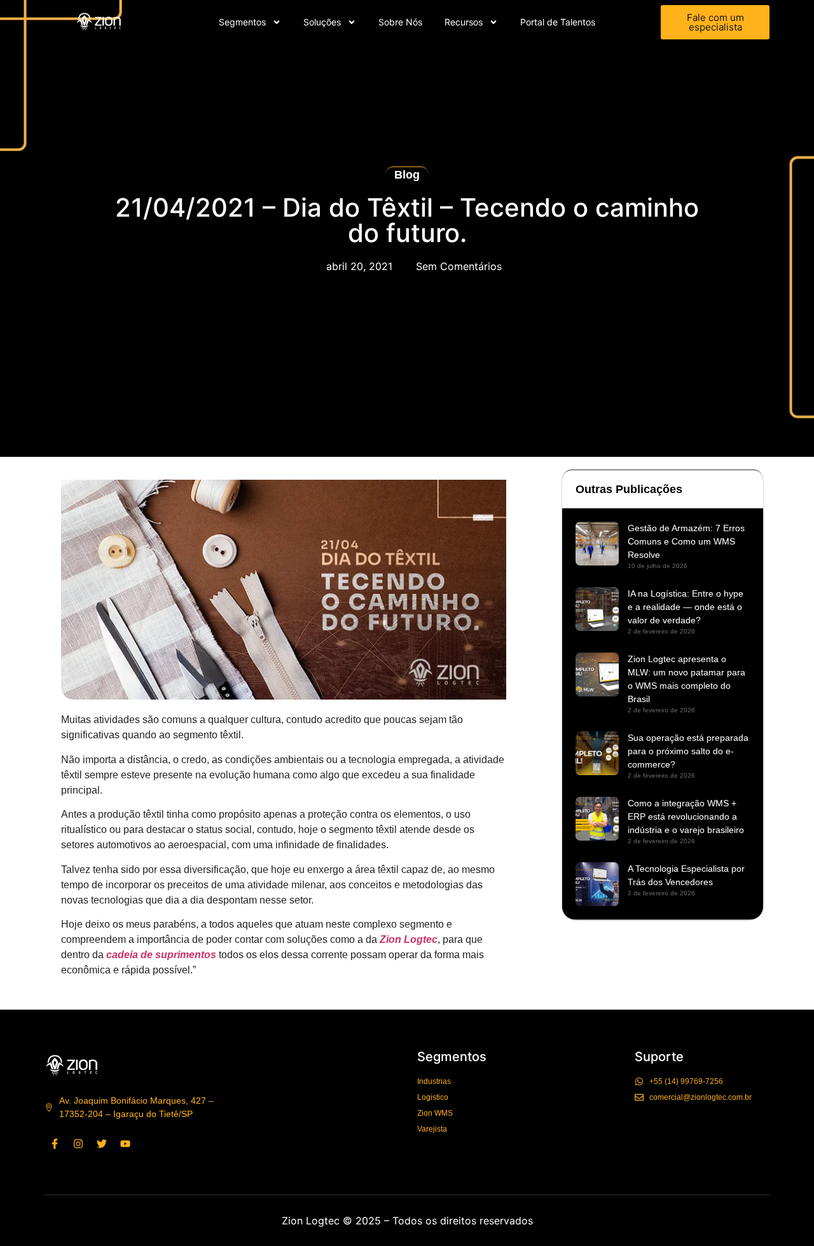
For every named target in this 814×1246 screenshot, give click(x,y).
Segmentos (242, 22)
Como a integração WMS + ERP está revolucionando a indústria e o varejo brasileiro (686, 816)
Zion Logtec (409, 939)
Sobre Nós (400, 22)
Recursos (464, 22)
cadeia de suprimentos (161, 954)
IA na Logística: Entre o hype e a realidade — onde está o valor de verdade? (685, 606)
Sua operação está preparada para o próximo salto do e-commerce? (688, 751)
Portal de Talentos (557, 22)
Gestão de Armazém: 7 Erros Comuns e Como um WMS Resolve (686, 541)
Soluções (322, 22)
